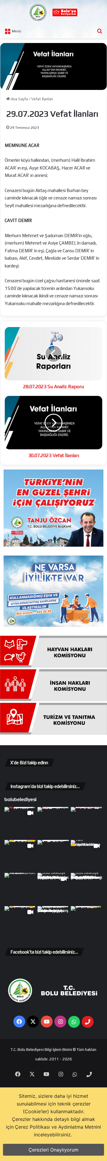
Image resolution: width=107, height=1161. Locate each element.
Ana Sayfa (19, 99)
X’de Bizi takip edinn (29, 762)
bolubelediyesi (20, 799)
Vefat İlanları (42, 99)
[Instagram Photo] (53, 823)
